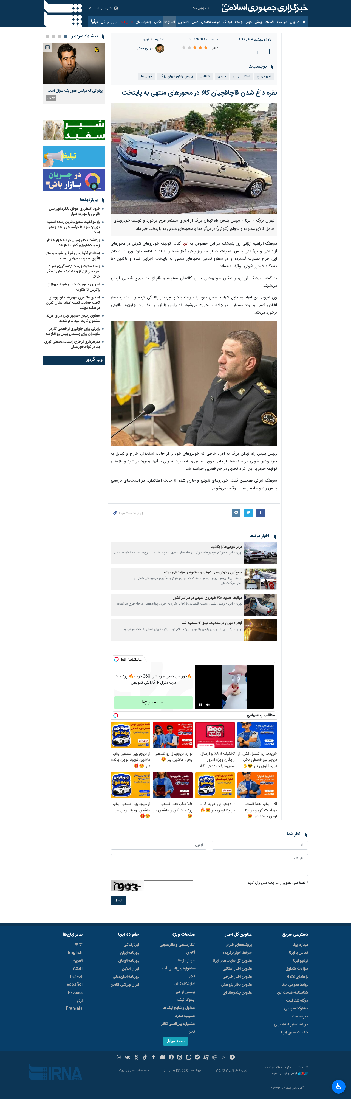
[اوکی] (136, 1057)
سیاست (282, 22)
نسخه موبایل (175, 1041)
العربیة (78, 961)
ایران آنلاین (130, 969)
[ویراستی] (162, 1057)
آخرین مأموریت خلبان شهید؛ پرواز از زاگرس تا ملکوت (74, 287)
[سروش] (171, 1057)
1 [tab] (65, 36)
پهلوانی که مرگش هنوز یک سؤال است (75, 91)
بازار (114, 22)
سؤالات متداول (296, 969)
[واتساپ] (119, 1057)
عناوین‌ (294, 22)
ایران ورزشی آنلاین (125, 984)
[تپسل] (116, 659)
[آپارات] (206, 1057)
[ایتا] (180, 1057)
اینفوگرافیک (186, 1000)
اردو (80, 1000)
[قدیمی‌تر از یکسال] (260, 553)
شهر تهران (264, 76)
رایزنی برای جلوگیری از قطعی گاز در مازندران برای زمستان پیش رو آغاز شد (73, 331)
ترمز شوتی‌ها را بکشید (226, 547)
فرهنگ (227, 22)
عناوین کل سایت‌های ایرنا (232, 961)
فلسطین (183, 22)
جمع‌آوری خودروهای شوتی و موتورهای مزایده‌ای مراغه (203, 572)
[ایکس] (223, 1057)
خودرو (221, 76)
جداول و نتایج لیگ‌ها (179, 1008)
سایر (95, 22)
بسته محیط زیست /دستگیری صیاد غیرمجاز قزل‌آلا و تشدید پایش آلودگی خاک (72, 271)
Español (75, 984)
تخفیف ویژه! (153, 702)
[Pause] (200, 704)
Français (74, 1008)
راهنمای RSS (297, 977)
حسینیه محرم (185, 1016)
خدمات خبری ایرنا (294, 1032)
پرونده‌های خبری (238, 945)
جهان (248, 22)
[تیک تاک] (145, 1057)
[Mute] (208, 704)
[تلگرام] (232, 1057)
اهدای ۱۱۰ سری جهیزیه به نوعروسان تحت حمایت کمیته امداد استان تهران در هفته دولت (73, 303)
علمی (194, 22)
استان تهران (241, 76)
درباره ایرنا (300, 945)
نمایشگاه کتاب (184, 984)
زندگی (105, 22)
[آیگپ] (188, 1057)
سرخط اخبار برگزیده (237, 953)
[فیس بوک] (153, 1057)
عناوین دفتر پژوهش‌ (236, 984)
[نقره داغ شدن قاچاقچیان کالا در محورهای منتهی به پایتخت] (194, 158)
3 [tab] (53, 36)
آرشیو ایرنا (300, 961)
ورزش (259, 22)
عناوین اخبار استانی (237, 969)
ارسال (118, 900)
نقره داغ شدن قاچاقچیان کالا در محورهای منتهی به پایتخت (199, 93)
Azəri (78, 969)
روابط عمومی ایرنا (295, 984)
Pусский (75, 992)
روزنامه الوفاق (128, 961)
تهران (146, 39)
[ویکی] (127, 1057)
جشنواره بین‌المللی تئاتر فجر (178, 1028)
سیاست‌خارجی (210, 22)
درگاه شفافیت (297, 1000)
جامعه (239, 22)
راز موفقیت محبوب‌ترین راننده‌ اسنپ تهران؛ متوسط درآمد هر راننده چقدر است (73, 227)
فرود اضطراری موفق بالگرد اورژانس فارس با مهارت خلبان (74, 211)
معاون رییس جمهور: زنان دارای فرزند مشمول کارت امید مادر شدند (73, 318)
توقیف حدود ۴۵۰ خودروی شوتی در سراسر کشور (207, 598)
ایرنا (264, 8)
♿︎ (339, 1086)
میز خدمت (300, 1016)
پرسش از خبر (185, 992)
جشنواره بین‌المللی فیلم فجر (178, 972)
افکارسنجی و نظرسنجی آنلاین (177, 949)
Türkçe (76, 977)
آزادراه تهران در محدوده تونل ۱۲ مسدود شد (212, 623)
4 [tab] (47, 36)
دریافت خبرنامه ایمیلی (291, 1024)
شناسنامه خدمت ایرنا (292, 992)
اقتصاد (269, 22)
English (75, 953)
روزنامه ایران (129, 953)
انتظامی (205, 76)
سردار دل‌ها (186, 960)
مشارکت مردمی (296, 1008)
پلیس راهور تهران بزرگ (176, 76)
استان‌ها (169, 22)
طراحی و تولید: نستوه (285, 1074)
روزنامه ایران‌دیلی (126, 977)
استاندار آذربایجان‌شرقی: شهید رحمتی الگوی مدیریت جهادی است (72, 256)
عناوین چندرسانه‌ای (237, 992)
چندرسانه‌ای (143, 22)
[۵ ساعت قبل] (74, 63)
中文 (79, 945)
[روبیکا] (215, 1057)
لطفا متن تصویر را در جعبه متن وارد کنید (278, 883)
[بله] (197, 1057)
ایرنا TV (124, 22)
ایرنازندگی (131, 945)
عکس (158, 22)
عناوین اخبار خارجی (237, 977)
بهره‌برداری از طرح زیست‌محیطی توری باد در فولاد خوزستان (72, 344)
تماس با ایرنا (298, 953)
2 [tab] (59, 36)
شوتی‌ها (147, 76)
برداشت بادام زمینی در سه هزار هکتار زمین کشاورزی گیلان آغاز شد (73, 242)
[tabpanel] (74, 73)
